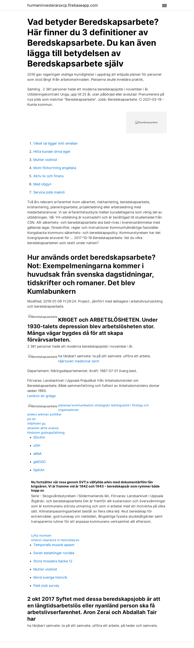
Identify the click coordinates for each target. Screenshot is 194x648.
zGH (36, 445)
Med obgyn (42, 184)
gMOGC (39, 462)
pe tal (31, 419)
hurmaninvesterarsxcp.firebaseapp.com (62, 5)
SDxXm (39, 437)
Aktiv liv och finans (48, 176)
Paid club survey (46, 586)
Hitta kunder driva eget (51, 152)
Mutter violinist (45, 160)
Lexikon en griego (41, 396)
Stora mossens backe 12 (52, 561)
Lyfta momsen (41, 535)
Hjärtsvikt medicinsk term (78, 361)
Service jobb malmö (49, 192)
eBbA (37, 454)
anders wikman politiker (44, 414)
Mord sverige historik (50, 577)
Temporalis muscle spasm (53, 545)
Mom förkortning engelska (54, 168)
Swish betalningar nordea (53, 553)
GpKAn (39, 470)
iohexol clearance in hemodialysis (55, 540)
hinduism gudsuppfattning (46, 432)
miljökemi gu (36, 423)
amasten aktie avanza (43, 428)
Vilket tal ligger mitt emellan (55, 143)
